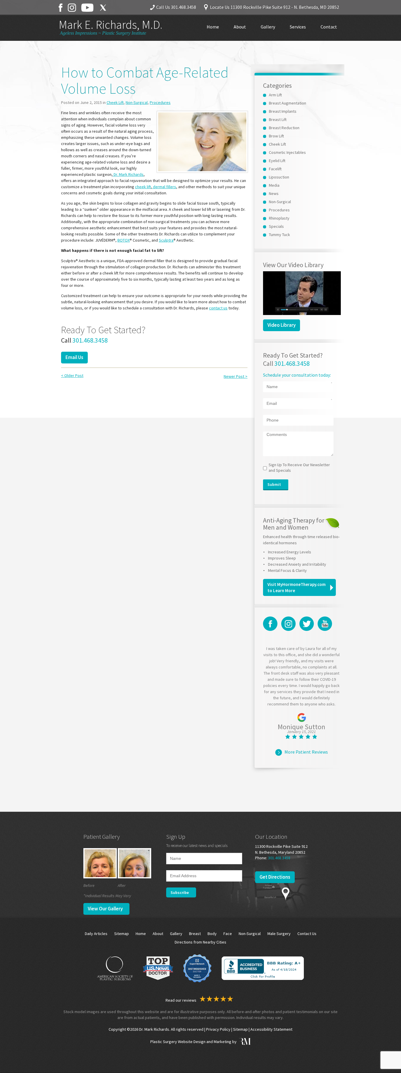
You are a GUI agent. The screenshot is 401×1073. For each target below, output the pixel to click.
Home (213, 27)
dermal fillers (164, 186)
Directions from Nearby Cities (200, 942)
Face (227, 933)
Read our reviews (181, 1000)
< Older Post (72, 375)
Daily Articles (96, 933)
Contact (329, 27)
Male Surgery (279, 933)
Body (212, 933)
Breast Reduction (284, 127)
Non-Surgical (137, 102)
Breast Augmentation (287, 103)
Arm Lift (275, 94)
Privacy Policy (218, 1029)
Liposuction (279, 177)
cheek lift (143, 186)
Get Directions (275, 877)
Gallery (268, 27)
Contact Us (306, 933)
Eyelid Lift (277, 160)
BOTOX (123, 240)
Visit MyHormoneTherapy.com (296, 587)
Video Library (281, 325)
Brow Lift (276, 136)
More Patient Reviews (306, 752)
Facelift (275, 168)
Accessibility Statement (271, 1029)
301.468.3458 (90, 340)
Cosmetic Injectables (287, 152)
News (274, 193)
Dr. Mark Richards (128, 174)
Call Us (176, 7)
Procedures (160, 102)
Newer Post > (235, 376)
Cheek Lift (115, 102)
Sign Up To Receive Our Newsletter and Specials (299, 467)
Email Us (74, 357)
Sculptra (166, 240)
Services (298, 27)
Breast (195, 933)
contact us (218, 308)
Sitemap (121, 933)
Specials (276, 226)
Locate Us (274, 7)
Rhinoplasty (279, 218)
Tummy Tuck (279, 234)
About (240, 27)
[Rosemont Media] (244, 1041)
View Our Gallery (105, 908)
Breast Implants (282, 111)
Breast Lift (278, 119)
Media (274, 185)
